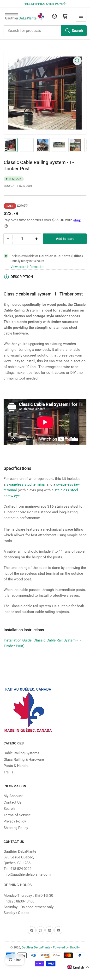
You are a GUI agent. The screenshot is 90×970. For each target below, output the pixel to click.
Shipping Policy (16, 828)
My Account (13, 796)
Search (77, 30)
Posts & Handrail (17, 766)
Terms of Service (17, 815)
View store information (27, 267)
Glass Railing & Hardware (24, 759)
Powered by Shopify (66, 947)
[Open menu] (81, 16)
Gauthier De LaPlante (36, 947)
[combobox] (45, 30)
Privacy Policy (15, 821)
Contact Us (13, 802)
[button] (78, 967)
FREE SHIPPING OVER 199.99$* (45, 4)
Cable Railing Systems (21, 753)
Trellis (8, 772)
